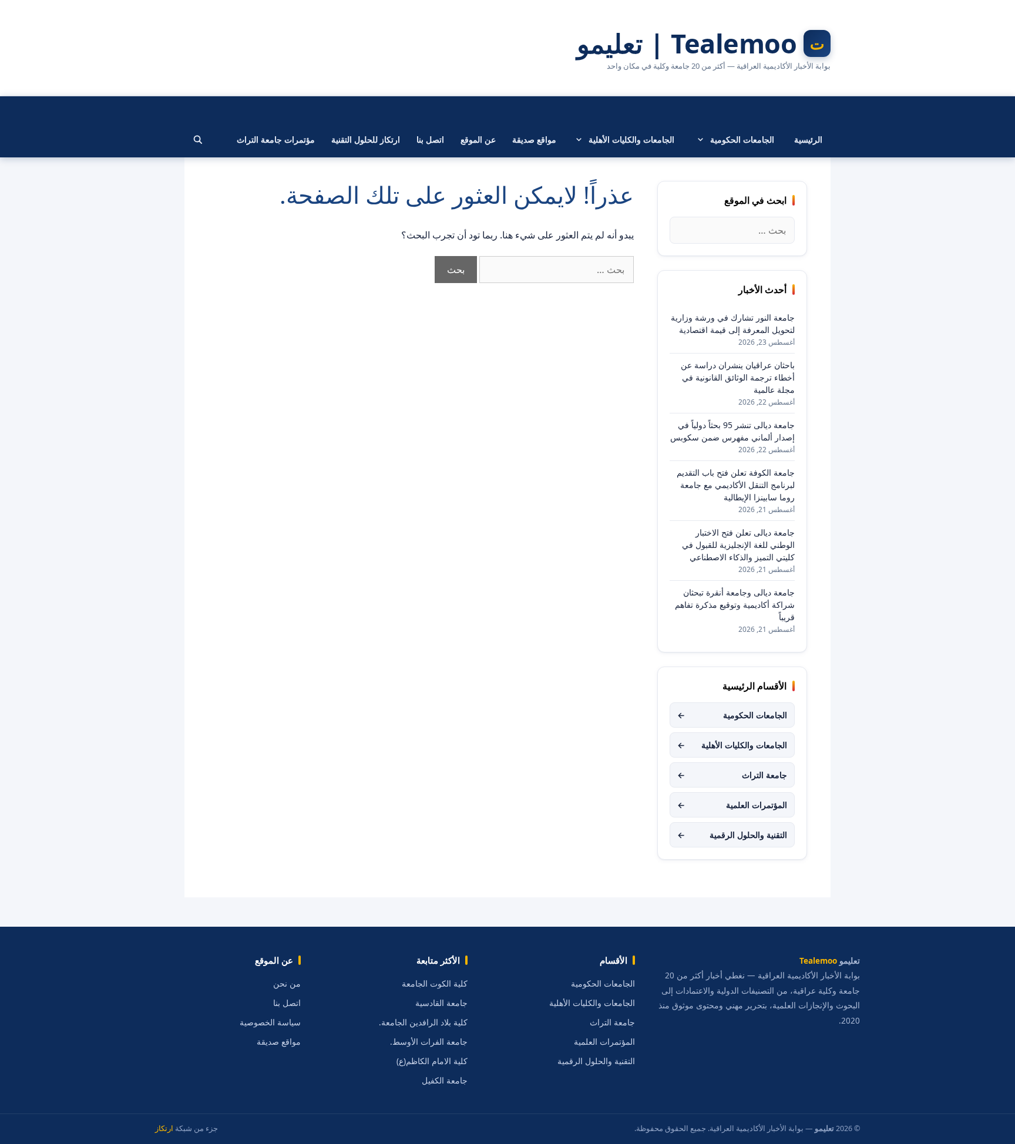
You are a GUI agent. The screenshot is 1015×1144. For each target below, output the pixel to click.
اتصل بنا (430, 139)
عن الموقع (478, 139)
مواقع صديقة (534, 139)
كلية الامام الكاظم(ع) (432, 1061)
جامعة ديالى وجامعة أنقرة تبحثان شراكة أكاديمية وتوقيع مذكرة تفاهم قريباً (735, 605)
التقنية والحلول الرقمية (732, 834)
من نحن (287, 983)
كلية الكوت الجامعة (435, 983)
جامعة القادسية (441, 1003)
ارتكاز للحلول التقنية (365, 139)
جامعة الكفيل (445, 1080)
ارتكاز (164, 1128)
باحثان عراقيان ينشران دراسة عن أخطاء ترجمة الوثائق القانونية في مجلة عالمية (738, 377)
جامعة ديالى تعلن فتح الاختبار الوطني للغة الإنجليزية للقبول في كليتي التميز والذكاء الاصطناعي (738, 545)
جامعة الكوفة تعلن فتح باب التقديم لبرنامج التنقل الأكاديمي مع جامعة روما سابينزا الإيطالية (736, 485)
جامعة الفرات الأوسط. (429, 1042)
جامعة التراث (732, 774)
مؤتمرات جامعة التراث (276, 139)
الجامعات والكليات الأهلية (631, 139)
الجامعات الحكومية (742, 139)
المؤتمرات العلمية (732, 804)
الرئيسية (808, 139)
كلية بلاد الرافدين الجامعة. (423, 1022)
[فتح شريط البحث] (197, 139)
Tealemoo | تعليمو (687, 43)
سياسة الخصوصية (270, 1022)
